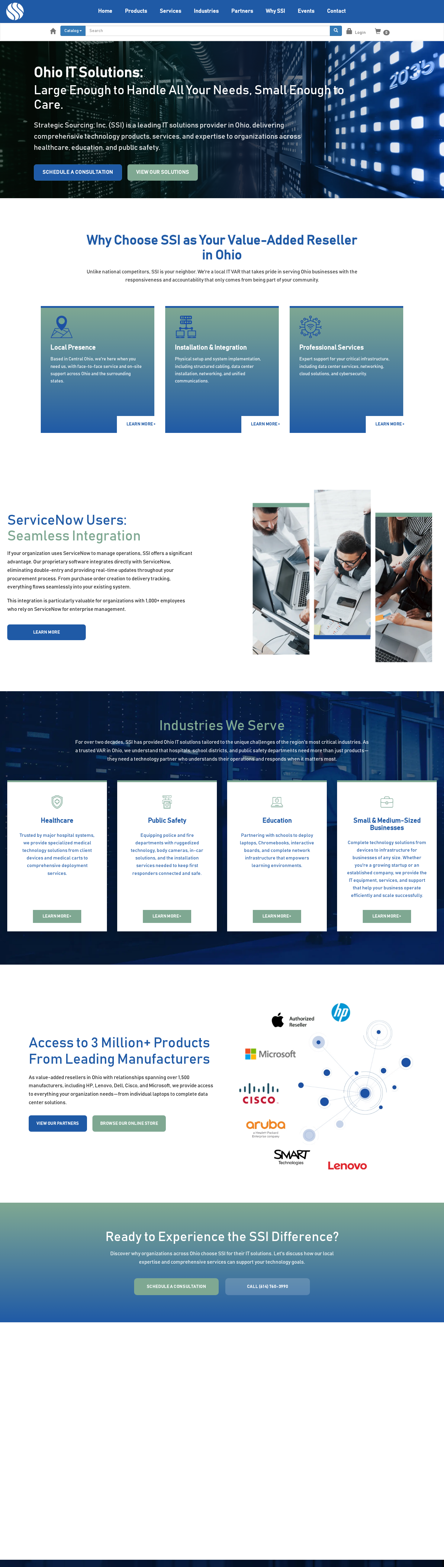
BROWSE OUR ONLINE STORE (129, 1123)
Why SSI (275, 11)
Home (105, 11)
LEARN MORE (46, 632)
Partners (242, 11)
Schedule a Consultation (78, 172)
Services (170, 11)
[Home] (15, 11)
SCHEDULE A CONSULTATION (176, 1287)
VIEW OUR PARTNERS (58, 1123)
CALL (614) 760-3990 (267, 1287)
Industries (206, 11)
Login (360, 33)
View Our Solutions (162, 172)
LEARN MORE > (140, 424)
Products (136, 11)
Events (306, 11)
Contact (336, 11)
